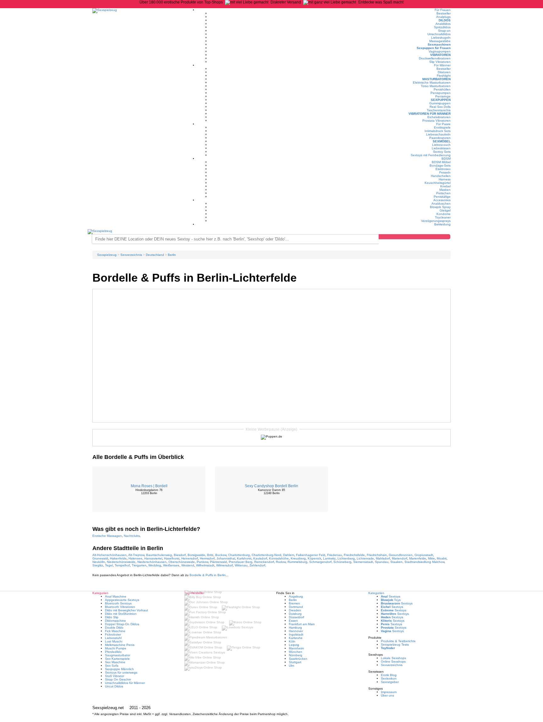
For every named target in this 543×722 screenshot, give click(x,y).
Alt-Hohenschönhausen (109, 555)
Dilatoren (444, 72)
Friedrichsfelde (354, 555)
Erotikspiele (442, 127)
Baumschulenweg (159, 555)
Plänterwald (218, 562)
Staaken (396, 562)
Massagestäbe (440, 41)
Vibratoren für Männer (430, 113)
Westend (187, 565)
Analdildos (443, 23)
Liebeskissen (441, 148)
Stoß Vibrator (114, 676)
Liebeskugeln (441, 37)
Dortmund (296, 607)
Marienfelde (417, 558)
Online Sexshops (393, 661)
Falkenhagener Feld (310, 555)
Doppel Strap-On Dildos (122, 624)
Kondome (443, 214)
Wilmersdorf (224, 565)
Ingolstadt (296, 634)
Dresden (295, 610)
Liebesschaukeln (438, 134)
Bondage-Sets (440, 165)
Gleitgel (445, 210)
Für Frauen (443, 10)
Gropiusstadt (423, 555)
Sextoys (390, 596)
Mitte (431, 558)
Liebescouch (441, 144)
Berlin (293, 600)
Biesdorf (180, 555)
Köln (292, 641)
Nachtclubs (132, 535)
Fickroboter (113, 634)
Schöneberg (342, 562)
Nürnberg (295, 655)
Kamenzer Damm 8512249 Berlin (271, 491)
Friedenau (334, 555)
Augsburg (296, 596)
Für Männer (442, 65)
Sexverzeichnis (392, 665)
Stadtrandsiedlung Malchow (424, 562)
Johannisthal (226, 558)
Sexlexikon (389, 678)
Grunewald (100, 558)
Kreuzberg (298, 558)
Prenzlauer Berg (240, 562)
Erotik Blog (389, 675)
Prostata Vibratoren (436, 120)
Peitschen (443, 193)
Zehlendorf (257, 565)
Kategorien (376, 593)
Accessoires (442, 200)
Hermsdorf (207, 558)
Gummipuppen (440, 103)
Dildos (445, 20)
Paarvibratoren (440, 138)
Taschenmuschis (439, 110)
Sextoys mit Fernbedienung (431, 155)
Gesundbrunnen (401, 555)
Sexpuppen (441, 100)
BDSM (446, 158)
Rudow (281, 562)
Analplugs (443, 17)
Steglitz (97, 565)
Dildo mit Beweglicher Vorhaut (126, 610)
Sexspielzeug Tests (395, 644)
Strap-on (444, 30)
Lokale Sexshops (393, 658)
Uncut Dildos (114, 686)
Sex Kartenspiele (117, 658)
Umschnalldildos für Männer (125, 683)
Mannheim (296, 648)
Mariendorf (399, 558)
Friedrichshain (377, 555)
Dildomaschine (115, 620)
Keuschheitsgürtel (438, 183)
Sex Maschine (115, 662)
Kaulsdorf (260, 558)
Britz (210, 555)
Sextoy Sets (442, 151)
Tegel (109, 565)
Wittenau (241, 565)
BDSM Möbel (441, 162)
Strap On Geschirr (118, 679)
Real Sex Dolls (440, 106)
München (295, 651)
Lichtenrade (365, 558)
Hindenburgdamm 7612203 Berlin (148, 491)
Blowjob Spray (440, 207)
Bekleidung (442, 224)
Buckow (220, 555)
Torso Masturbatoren (436, 86)
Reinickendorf (264, 562)
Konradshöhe (279, 558)
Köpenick (314, 558)
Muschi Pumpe (115, 648)
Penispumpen (441, 93)
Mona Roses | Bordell (149, 486)
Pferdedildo (113, 651)
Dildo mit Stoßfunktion (121, 613)
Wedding (154, 565)
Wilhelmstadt (205, 565)
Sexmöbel (442, 141)
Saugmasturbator (117, 655)
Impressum (389, 692)
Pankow (202, 562)
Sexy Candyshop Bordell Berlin (271, 486)
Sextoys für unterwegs (121, 672)
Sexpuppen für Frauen (434, 48)
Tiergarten (139, 565)
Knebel (445, 186)
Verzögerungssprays (436, 221)
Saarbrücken (298, 658)
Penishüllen (442, 89)
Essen (293, 620)
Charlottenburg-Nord (266, 555)
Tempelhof (122, 565)
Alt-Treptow (136, 555)
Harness (445, 179)
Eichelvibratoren (439, 117)
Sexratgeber (390, 682)
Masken (445, 189)
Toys (391, 600)
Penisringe (443, 96)
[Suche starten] (414, 236)
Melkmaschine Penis (119, 645)
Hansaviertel (153, 558)
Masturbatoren (436, 79)
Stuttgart (295, 662)
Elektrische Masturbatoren (432, 82)
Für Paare (443, 124)
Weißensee (171, 565)
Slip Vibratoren (440, 61)
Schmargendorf (320, 562)
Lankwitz (329, 558)
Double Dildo (114, 627)
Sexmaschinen (439, 44)
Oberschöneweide (181, 562)
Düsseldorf (296, 617)
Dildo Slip (111, 617)
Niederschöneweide (121, 562)
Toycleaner (443, 217)
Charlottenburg (239, 555)
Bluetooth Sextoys (118, 603)
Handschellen (441, 176)
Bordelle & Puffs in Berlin (207, 575)
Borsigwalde (196, 555)
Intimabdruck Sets (438, 131)
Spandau (381, 562)
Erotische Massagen (107, 535)
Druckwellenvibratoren (435, 58)
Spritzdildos (442, 27)
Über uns (387, 695)
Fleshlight (444, 75)
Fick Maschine (115, 631)
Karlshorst (244, 558)
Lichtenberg (346, 558)
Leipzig (294, 645)
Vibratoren (440, 55)
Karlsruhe (296, 638)
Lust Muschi (113, 641)
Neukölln (98, 562)
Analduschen (441, 203)
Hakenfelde (118, 558)
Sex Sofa (111, 665)
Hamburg (295, 627)
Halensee (135, 558)
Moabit (442, 558)
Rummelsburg (297, 562)
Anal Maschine (115, 596)
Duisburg (295, 613)
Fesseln (445, 172)
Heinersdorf (189, 558)
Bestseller (443, 13)
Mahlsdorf (383, 558)
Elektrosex (443, 169)
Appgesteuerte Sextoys (122, 600)
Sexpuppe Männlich (119, 669)
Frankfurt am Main (302, 624)
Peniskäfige (442, 196)
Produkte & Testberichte (398, 641)
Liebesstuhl (113, 638)
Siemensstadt (363, 562)
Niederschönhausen (152, 562)
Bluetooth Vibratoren (120, 607)
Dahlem (288, 555)
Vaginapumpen (440, 51)
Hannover (296, 631)
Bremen (294, 603)
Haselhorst (171, 558)
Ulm (291, 665)
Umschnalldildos (439, 34)
